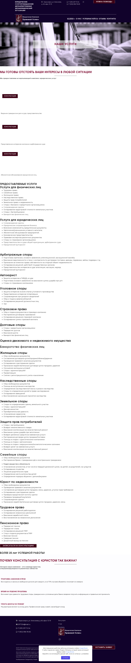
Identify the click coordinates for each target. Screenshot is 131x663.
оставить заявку (103, 647)
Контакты (111, 19)
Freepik (35, 659)
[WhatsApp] (60, 639)
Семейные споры (13, 454)
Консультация (10, 96)
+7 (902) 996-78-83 (74, 4)
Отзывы (102, 19)
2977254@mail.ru (24, 624)
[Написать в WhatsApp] (83, 2)
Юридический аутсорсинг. (15, 245)
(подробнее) (83, 648)
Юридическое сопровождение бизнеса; (20, 225)
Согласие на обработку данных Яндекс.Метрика (30, 655)
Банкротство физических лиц (16, 214)
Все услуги (61, 620)
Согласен (66, 658)
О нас (79, 19)
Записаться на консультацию (18, 546)
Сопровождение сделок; (14, 207)
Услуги (70, 19)
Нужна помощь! (104, 2)
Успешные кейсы (90, 19)
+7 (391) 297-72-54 (73, 2)
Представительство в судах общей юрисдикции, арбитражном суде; (32, 242)
